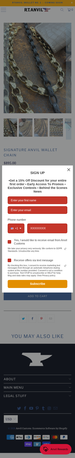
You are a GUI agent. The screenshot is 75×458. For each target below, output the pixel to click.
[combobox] (16, 228)
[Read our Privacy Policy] (65, 249)
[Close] (69, 169)
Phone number (17, 219)
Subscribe (37, 284)
